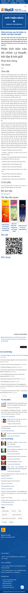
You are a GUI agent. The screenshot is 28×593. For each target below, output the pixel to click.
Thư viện (14, 337)
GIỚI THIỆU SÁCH (17, 24)
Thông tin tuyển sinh (7, 581)
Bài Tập (23, 339)
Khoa (13, 1)
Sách (17, 337)
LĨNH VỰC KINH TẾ (5, 194)
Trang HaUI (3, 1)
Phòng (9, 1)
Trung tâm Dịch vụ (5, 2)
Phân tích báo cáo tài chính (14, 339)
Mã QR (4, 234)
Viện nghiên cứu (14, 2)
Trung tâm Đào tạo (20, 1)
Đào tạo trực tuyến (7, 585)
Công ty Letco (22, 2)
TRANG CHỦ (9, 24)
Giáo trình (21, 337)
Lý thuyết (4, 522)
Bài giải (6, 341)
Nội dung (5, 257)
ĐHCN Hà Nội (8, 337)
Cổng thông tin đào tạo (8, 587)
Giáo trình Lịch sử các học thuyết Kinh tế (22, 227)
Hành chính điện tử (7, 583)
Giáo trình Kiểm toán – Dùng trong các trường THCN (14, 227)
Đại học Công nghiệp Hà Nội (9, 579)
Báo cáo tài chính (17, 514)
